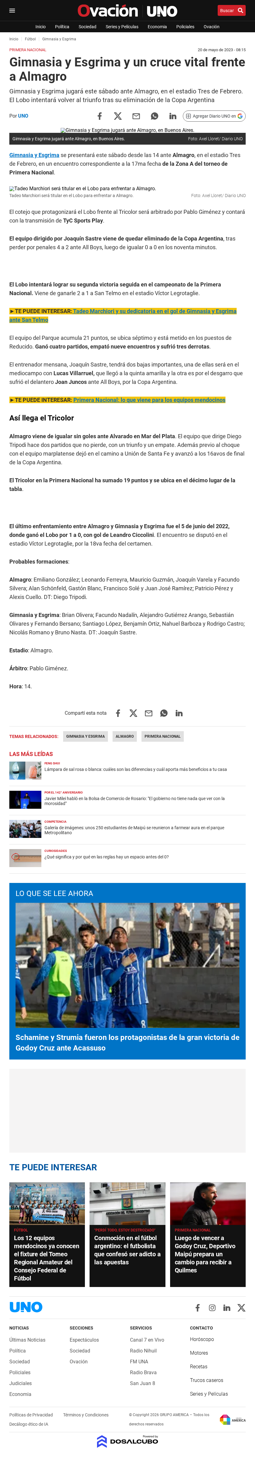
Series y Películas (122, 26)
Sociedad (87, 26)
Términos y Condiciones (86, 1414)
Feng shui (52, 763)
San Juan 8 (142, 1383)
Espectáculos (84, 1340)
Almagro (125, 736)
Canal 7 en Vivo (147, 1340)
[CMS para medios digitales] (127, 1442)
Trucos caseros (206, 1380)
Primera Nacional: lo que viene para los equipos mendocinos (149, 400)
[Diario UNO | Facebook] (197, 1308)
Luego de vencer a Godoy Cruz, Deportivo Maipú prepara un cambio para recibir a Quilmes (205, 1254)
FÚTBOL (21, 1230)
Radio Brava (143, 1372)
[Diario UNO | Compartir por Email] (136, 116)
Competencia (55, 821)
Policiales (185, 26)
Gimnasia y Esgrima (34, 155)
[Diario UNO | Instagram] (212, 1308)
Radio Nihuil (143, 1351)
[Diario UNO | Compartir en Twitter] (118, 116)
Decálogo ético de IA (28, 1424)
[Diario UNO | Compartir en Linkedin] (173, 116)
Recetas (198, 1367)
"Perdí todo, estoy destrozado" (124, 1230)
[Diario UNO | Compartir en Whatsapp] (154, 116)
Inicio (40, 26)
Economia (157, 26)
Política (62, 26)
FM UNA (139, 1362)
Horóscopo (202, 1339)
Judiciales (20, 1383)
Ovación (212, 26)
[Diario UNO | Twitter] (241, 1308)
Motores (199, 1353)
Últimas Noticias (27, 1340)
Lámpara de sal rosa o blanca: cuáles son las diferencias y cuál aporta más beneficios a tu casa (135, 769)
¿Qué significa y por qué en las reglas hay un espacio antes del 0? (106, 856)
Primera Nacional (163, 736)
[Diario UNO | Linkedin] (227, 1308)
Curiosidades (55, 851)
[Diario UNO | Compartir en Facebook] (99, 116)
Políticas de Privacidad (31, 1414)
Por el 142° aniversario (63, 792)
